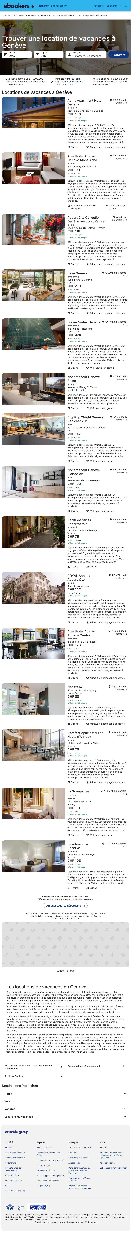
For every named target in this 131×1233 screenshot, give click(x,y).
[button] (65, 1093)
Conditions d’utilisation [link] (78, 1158)
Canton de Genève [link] (65, 15)
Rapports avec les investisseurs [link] (13, 1169)
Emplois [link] (8, 1147)
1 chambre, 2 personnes (87, 55)
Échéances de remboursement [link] (113, 1168)
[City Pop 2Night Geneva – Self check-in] (65, 438)
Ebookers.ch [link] (7, 15)
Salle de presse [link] (12, 1175)
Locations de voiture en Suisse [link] (50, 1160)
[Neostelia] (65, 705)
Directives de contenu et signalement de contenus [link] (79, 1186)
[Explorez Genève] (34, 1076)
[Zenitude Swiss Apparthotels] (65, 543)
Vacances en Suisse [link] (46, 1170)
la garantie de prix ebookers (69, 83)
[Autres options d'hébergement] (97, 1066)
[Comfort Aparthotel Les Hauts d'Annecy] (65, 757)
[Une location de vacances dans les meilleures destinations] (34, 1067)
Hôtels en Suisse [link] (44, 1147)
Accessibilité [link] (74, 1163)
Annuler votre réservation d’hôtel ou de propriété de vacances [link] (111, 1155)
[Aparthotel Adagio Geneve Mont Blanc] (65, 182)
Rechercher (119, 54)
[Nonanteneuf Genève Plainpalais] (65, 490)
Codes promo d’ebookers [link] (48, 1180)
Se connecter (113, 5)
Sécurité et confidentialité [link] (79, 1147)
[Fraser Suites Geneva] (65, 344)
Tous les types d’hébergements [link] (50, 1175)
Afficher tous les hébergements (65, 905)
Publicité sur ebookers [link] (15, 1191)
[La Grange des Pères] (65, 813)
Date (12, 55)
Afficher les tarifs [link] (76, 390)
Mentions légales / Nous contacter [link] (79, 1179)
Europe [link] (42, 15)
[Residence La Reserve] (65, 865)
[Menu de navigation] (125, 6)
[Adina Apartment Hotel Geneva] (65, 123)
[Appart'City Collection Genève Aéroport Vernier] (65, 240)
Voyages (98, 5)
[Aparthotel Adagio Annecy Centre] (65, 654)
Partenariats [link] (10, 1163)
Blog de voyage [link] (44, 1185)
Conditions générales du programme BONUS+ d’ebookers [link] (79, 1170)
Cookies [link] (72, 1152)
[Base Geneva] (65, 292)
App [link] (7, 1185)
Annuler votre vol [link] (107, 1163)
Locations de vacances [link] (26, 15)
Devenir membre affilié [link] (15, 1158)
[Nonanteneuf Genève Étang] (65, 392)
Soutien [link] (103, 1147)
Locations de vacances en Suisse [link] (48, 1153)
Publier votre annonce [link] (15, 1152)
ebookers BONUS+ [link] (13, 1180)
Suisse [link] (51, 15)
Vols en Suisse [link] (43, 1165)
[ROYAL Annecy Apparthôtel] (65, 599)
